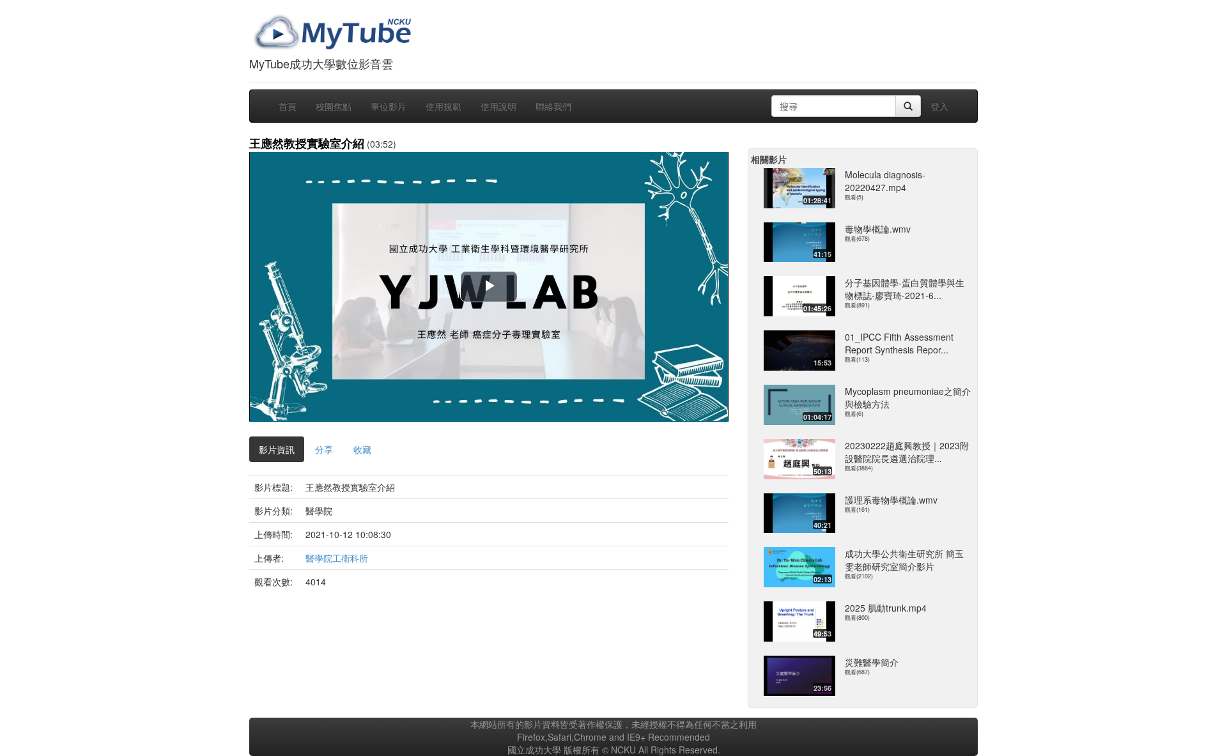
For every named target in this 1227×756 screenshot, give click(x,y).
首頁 (288, 106)
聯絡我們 (553, 106)
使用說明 (498, 106)
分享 (324, 449)
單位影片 (388, 106)
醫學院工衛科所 (336, 558)
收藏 (362, 449)
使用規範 (443, 106)
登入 (939, 106)
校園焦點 (333, 106)
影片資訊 (277, 449)
